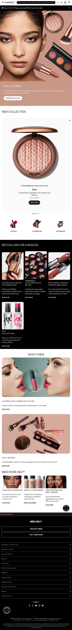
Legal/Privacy (27, 618)
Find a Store (5, 563)
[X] (33, 605)
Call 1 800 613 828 (36, 534)
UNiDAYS (4, 572)
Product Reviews (6, 596)
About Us (4, 558)
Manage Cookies (15, 618)
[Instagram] (39, 605)
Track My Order (36, 529)
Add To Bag (34, 202)
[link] (13, 98)
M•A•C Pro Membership (8, 568)
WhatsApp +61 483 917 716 (9, 545)
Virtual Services (6, 577)
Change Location (54, 618)
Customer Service (7, 554)
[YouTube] (36, 605)
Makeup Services (6, 582)
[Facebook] (29, 605)
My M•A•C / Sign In (7, 549)
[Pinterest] (43, 605)
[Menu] (69, 2)
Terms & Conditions (40, 618)
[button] (69, 2)
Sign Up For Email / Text (8, 587)
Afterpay (4, 591)
